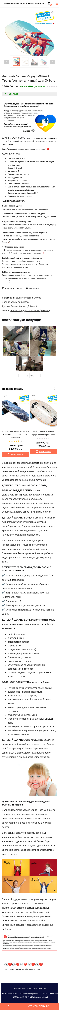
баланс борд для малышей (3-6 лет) (30, 310)
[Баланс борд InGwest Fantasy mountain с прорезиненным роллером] (15, 410)
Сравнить (34, 288)
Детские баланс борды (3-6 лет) (19, 306)
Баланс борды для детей (15, 302)
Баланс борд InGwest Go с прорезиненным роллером (43, 433)
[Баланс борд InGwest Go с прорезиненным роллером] (43, 410)
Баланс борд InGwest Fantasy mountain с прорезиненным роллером (15, 434)
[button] (53, 13)
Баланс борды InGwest (28, 297)
